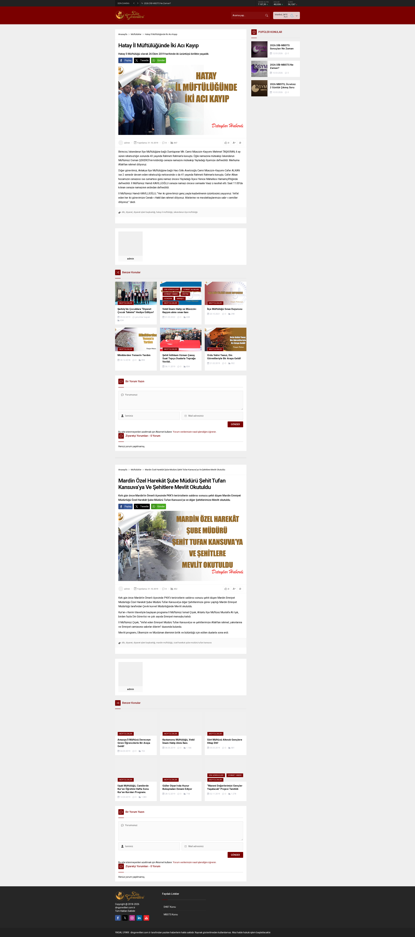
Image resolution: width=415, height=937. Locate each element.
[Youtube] (146, 918)
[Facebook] (118, 918)
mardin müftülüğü (164, 642)
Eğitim (185, 294)
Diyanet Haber (171, 294)
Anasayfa (122, 34)
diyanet (129, 212)
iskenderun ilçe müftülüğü (186, 212)
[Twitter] (125, 918)
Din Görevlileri (171, 289)
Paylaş (128, 60)
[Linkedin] (139, 918)
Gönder (161, 60)
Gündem (168, 299)
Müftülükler (136, 34)
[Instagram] (132, 918)
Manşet (180, 299)
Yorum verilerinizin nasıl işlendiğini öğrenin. (194, 432)
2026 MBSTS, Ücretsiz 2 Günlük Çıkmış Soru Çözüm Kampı (171, 3)
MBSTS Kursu (171, 914)
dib (123, 212)
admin (127, 143)
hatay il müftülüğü (164, 212)
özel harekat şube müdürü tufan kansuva (193, 642)
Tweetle (144, 60)
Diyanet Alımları (191, 289)
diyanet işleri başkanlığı (144, 212)
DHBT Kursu (170, 907)
